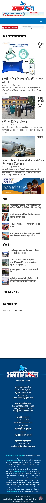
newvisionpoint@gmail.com (23, 398)
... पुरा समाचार (21, 174)
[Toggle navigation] (41, 21)
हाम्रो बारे (18, 497)
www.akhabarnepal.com (23, 422)
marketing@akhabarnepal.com (23, 446)
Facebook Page (11, 292)
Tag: (14, 36)
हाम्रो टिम (23, 497)
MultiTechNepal (28, 501)
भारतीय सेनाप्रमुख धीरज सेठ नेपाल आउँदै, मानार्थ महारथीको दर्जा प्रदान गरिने (25, 234)
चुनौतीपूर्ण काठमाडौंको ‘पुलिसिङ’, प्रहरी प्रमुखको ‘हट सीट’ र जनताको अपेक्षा (24, 280)
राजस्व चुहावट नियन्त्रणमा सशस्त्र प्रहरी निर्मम (24, 270)
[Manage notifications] (41, 498)
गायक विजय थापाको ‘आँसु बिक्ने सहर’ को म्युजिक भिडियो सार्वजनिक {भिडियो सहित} (25, 206)
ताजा (5, 199)
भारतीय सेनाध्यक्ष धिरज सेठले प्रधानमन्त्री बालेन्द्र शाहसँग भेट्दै (25, 216)
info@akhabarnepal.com (23, 409)
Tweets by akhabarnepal (12, 310)
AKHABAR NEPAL (23, 381)
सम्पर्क (28, 497)
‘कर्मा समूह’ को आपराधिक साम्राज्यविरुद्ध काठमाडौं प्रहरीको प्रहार (25, 252)
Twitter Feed (10, 304)
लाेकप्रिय (6, 245)
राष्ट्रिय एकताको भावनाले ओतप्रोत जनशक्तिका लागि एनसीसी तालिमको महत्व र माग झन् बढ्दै (23, 262)
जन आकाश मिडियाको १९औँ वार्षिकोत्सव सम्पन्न (25, 225)
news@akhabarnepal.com (23, 411)
